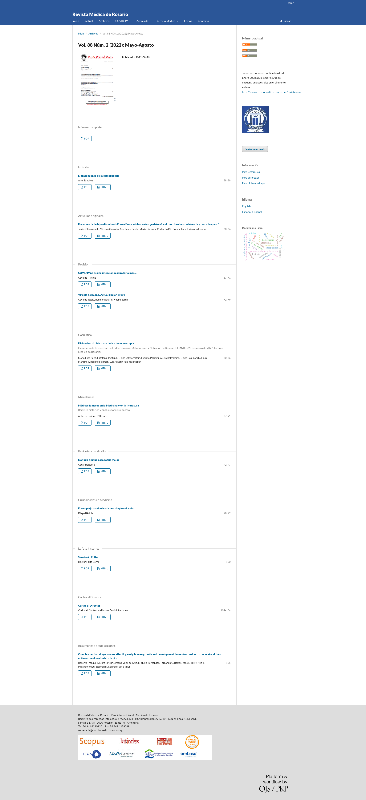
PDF (86, 138)
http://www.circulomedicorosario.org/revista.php (271, 92)
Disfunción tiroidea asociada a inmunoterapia (150, 347)
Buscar (286, 20)
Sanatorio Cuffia (88, 557)
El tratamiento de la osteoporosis (98, 175)
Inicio (75, 20)
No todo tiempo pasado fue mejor (98, 459)
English (246, 206)
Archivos (104, 20)
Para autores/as (250, 177)
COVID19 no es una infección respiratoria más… (107, 272)
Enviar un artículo (255, 149)
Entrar (290, 2)
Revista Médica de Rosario (100, 14)
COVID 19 (121, 20)
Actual (89, 20)
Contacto (203, 20)
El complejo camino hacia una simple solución (105, 508)
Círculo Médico (166, 20)
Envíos (188, 20)
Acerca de (142, 20)
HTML (104, 187)
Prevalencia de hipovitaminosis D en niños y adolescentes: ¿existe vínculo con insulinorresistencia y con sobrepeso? (148, 224)
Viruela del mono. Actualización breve (101, 294)
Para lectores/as (251, 171)
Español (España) (252, 211)
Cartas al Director (89, 605)
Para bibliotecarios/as (254, 183)
